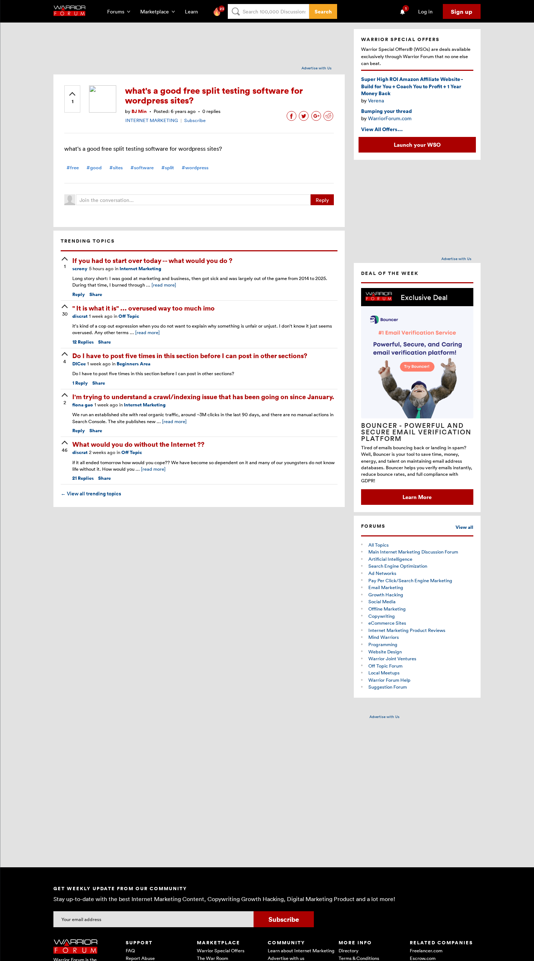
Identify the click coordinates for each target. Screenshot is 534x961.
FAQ (130, 950)
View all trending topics (91, 493)
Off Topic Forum (385, 665)
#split (167, 167)
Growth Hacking (385, 594)
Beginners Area (133, 363)
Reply (322, 199)
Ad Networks (382, 573)
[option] (417, 396)
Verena (376, 100)
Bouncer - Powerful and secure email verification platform (416, 432)
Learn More (417, 497)
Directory (349, 950)
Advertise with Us (317, 67)
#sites (116, 167)
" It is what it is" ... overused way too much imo (143, 307)
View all (464, 527)
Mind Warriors (383, 637)
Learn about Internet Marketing (301, 950)
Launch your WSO (417, 145)
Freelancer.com (426, 950)
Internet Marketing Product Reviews (406, 630)
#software (142, 167)
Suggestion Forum (387, 687)
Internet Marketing (140, 268)
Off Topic (128, 316)
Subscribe (195, 120)
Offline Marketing (387, 608)
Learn (193, 11)
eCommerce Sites (387, 623)
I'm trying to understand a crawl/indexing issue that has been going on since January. (203, 396)
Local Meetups (384, 672)
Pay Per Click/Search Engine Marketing (410, 580)
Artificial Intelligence (390, 559)
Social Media (382, 601)
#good (94, 167)
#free (72, 167)
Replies (83, 341)
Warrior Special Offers (220, 950)
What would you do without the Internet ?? (138, 444)
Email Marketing (385, 587)
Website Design (385, 651)
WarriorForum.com (390, 118)
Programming (382, 644)
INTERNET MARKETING (151, 120)
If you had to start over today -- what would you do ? (152, 260)
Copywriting (381, 616)
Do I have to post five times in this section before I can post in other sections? (189, 355)
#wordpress (195, 167)
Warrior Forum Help (389, 680)
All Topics (378, 545)
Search (323, 11)
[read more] (163, 284)
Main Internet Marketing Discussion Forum (413, 551)
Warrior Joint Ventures (392, 658)
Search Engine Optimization (397, 566)
